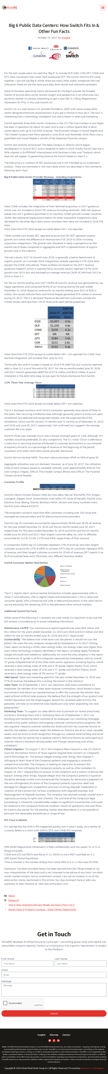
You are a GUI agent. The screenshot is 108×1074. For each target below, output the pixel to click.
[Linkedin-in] (58, 1040)
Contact (66, 1035)
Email (4, 970)
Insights (41, 1035)
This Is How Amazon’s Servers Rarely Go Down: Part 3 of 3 (41, 904)
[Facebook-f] (54, 1040)
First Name (7, 958)
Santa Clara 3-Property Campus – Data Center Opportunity (42, 909)
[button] (103, 7)
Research (13, 900)
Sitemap (54, 1035)
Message (6, 981)
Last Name (61, 958)
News (11, 895)
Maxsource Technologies (92, 1068)
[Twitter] (49, 1040)
